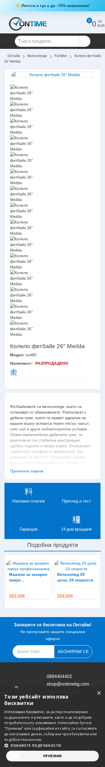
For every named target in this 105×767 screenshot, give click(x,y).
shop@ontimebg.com (68, 684)
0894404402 (59, 676)
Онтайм (14, 56)
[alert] (52, 727)
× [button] (99, 693)
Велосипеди (37, 56)
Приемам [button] (52, 756)
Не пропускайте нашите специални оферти (52, 631)
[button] (52, 745)
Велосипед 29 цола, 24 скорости (75, 577)
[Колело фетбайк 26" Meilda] (52, 74)
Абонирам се (73, 651)
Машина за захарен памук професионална (28, 577)
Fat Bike (61, 56)
